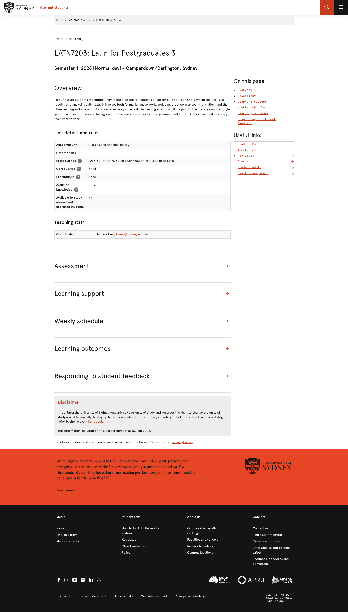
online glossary (182, 442)
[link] (75, 528)
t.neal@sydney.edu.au (132, 234)
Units (59, 20)
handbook (95, 421)
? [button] (79, 160)
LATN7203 (73, 20)
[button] (327, 7)
